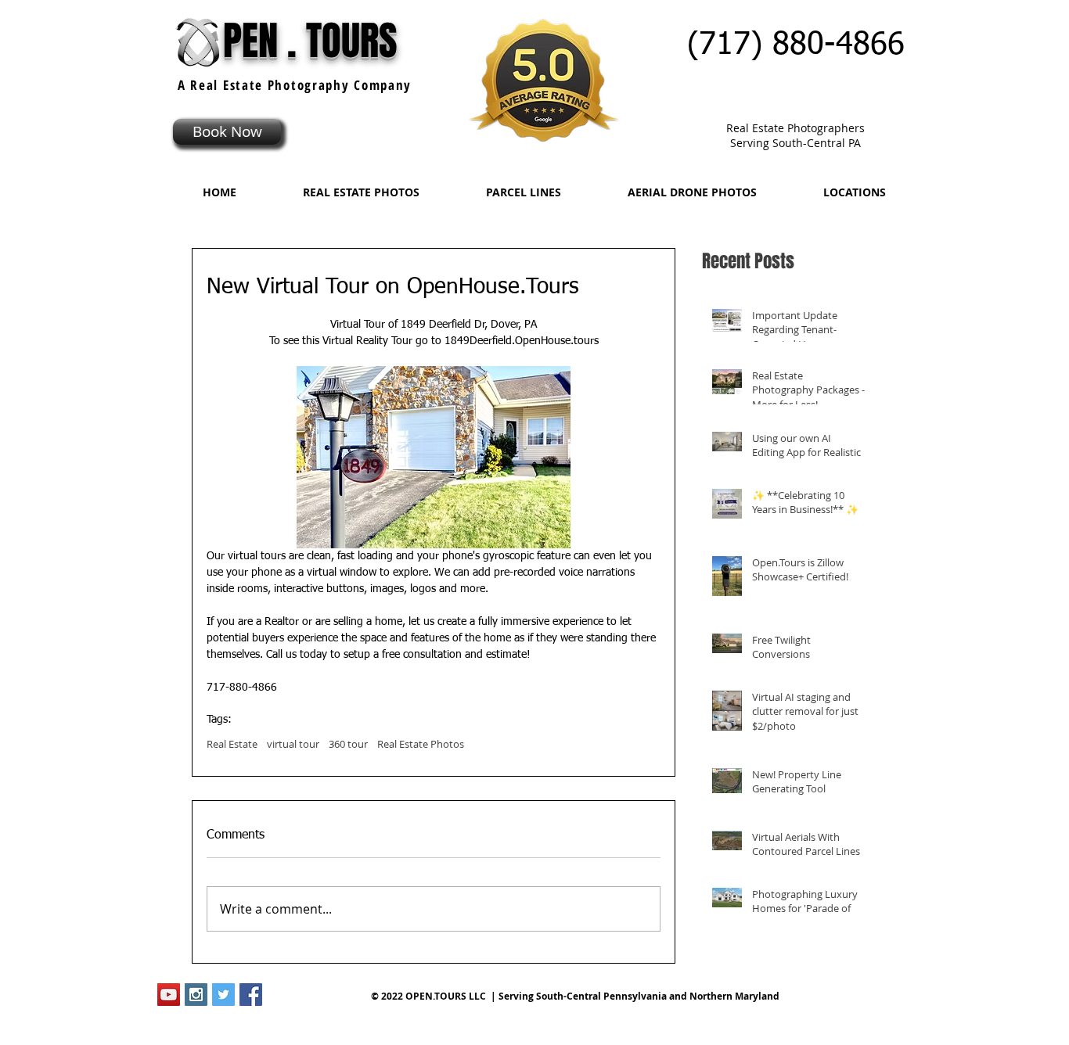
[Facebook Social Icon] (250, 994)
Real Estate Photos (420, 744)
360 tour (348, 744)
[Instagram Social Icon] (196, 994)
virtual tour (293, 744)
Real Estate (232, 744)
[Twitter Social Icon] (223, 994)
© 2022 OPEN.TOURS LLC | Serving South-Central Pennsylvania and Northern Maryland (575, 996)
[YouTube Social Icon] (168, 994)
